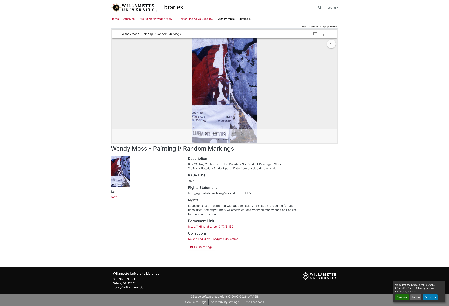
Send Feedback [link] (254, 302)
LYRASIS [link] (253, 296)
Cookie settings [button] (195, 302)
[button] (158, 7)
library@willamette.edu (128, 287)
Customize (430, 297)
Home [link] (115, 18)
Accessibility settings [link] (225, 302)
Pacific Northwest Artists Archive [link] (156, 18)
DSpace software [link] (201, 296)
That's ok (402, 297)
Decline (416, 297)
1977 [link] (114, 197)
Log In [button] (332, 7)
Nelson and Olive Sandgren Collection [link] (195, 18)
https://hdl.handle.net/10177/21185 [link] (210, 226)
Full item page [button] (203, 247)
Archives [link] (129, 18)
